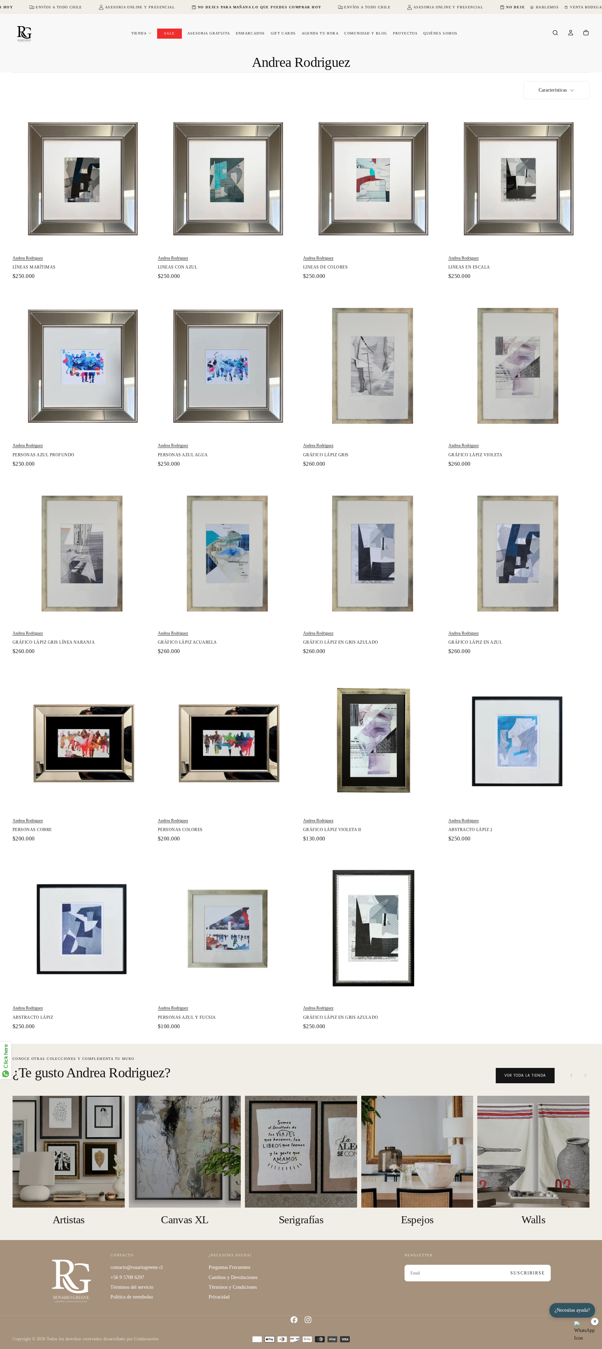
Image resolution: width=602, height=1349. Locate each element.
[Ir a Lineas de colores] (373, 178)
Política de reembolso (131, 1297)
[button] (555, 33)
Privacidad (219, 1297)
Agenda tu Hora (320, 33)
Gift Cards (283, 33)
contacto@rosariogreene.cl (136, 1267)
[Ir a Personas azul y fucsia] (228, 928)
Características (553, 90)
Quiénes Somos (440, 33)
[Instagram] (308, 1320)
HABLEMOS (547, 7)
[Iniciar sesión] (570, 33)
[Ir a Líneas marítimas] (83, 178)
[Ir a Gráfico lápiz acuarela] (228, 553)
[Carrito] (585, 33)
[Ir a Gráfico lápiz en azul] (518, 553)
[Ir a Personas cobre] (83, 740)
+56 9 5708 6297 (127, 1277)
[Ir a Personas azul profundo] (83, 365)
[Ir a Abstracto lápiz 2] (518, 740)
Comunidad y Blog (365, 33)
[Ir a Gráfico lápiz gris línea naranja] (83, 553)
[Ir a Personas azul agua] (228, 365)
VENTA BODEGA (586, 7)
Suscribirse (527, 1273)
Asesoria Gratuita (208, 33)
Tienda (139, 33)
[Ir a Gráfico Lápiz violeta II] (373, 740)
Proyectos (405, 33)
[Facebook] (294, 1320)
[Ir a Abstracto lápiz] (83, 928)
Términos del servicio (131, 1287)
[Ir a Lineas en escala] (518, 178)
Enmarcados (250, 33)
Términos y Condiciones (233, 1287)
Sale (169, 33)
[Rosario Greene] (71, 1280)
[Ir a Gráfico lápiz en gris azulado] (373, 553)
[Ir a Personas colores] (228, 740)
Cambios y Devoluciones (233, 1277)
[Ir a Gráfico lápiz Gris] (373, 365)
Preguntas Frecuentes (229, 1267)
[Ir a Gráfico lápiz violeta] (518, 365)
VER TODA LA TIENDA (525, 1075)
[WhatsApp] (584, 1331)
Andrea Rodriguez (28, 258)
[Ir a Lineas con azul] (228, 178)
